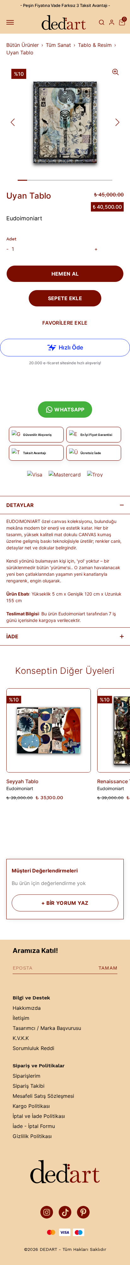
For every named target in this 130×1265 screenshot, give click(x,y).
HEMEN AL (65, 274)
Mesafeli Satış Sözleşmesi (43, 1096)
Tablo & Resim (95, 45)
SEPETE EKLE (65, 298)
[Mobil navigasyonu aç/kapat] (11, 22)
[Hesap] (112, 22)
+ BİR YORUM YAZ (64, 903)
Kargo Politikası (31, 1106)
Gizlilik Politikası (32, 1136)
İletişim (21, 1018)
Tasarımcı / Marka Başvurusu (47, 1028)
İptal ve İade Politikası (39, 1116)
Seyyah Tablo (22, 781)
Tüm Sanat (58, 45)
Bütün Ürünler (22, 45)
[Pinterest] (83, 1212)
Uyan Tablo (19, 52)
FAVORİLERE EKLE (64, 323)
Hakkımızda (27, 1008)
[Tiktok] (65, 1212)
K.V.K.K (21, 1038)
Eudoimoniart (24, 218)
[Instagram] (46, 1212)
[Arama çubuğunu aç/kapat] (102, 22)
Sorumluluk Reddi (33, 1048)
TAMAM (107, 968)
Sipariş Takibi (28, 1086)
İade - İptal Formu (34, 1126)
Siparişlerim (26, 1076)
